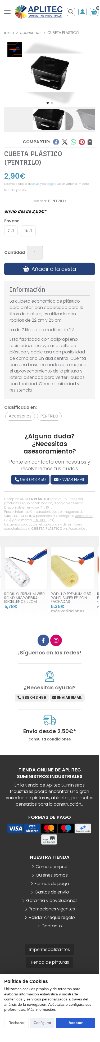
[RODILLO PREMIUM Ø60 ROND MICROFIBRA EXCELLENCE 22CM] (25, 568)
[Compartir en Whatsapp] (73, 141)
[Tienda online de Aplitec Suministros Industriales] (38, 12)
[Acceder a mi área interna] (82, 12)
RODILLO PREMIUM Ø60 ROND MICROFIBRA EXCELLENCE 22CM (24, 597)
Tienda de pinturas (49, 962)
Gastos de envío (52, 892)
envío (35, 184)
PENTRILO (40, 520)
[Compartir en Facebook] (56, 141)
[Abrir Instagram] (56, 640)
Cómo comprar (52, 867)
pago (50, 184)
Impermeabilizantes (49, 949)
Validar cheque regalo (52, 917)
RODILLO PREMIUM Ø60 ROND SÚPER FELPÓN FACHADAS (71, 597)
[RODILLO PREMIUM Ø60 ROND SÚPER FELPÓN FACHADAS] (72, 568)
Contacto (52, 926)
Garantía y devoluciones (52, 900)
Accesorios (84, 516)
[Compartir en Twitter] (65, 141)
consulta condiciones (50, 739)
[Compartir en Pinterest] (82, 141)
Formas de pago (52, 884)
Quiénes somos (52, 875)
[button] (48, 103)
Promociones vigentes (52, 909)
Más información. (41, 1009)
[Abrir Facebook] (43, 640)
